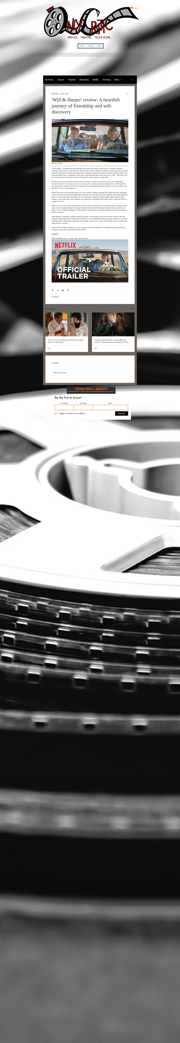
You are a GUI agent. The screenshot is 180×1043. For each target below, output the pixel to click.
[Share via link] (68, 290)
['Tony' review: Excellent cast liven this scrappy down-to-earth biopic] (66, 324)
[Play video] (90, 260)
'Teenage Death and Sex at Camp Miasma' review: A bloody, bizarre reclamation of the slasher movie (111, 341)
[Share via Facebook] (53, 290)
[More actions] (127, 93)
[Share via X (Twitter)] (58, 290)
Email (110, 403)
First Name (64, 403)
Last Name (83, 403)
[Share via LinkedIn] (63, 290)
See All (132, 308)
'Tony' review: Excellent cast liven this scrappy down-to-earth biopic (65, 341)
